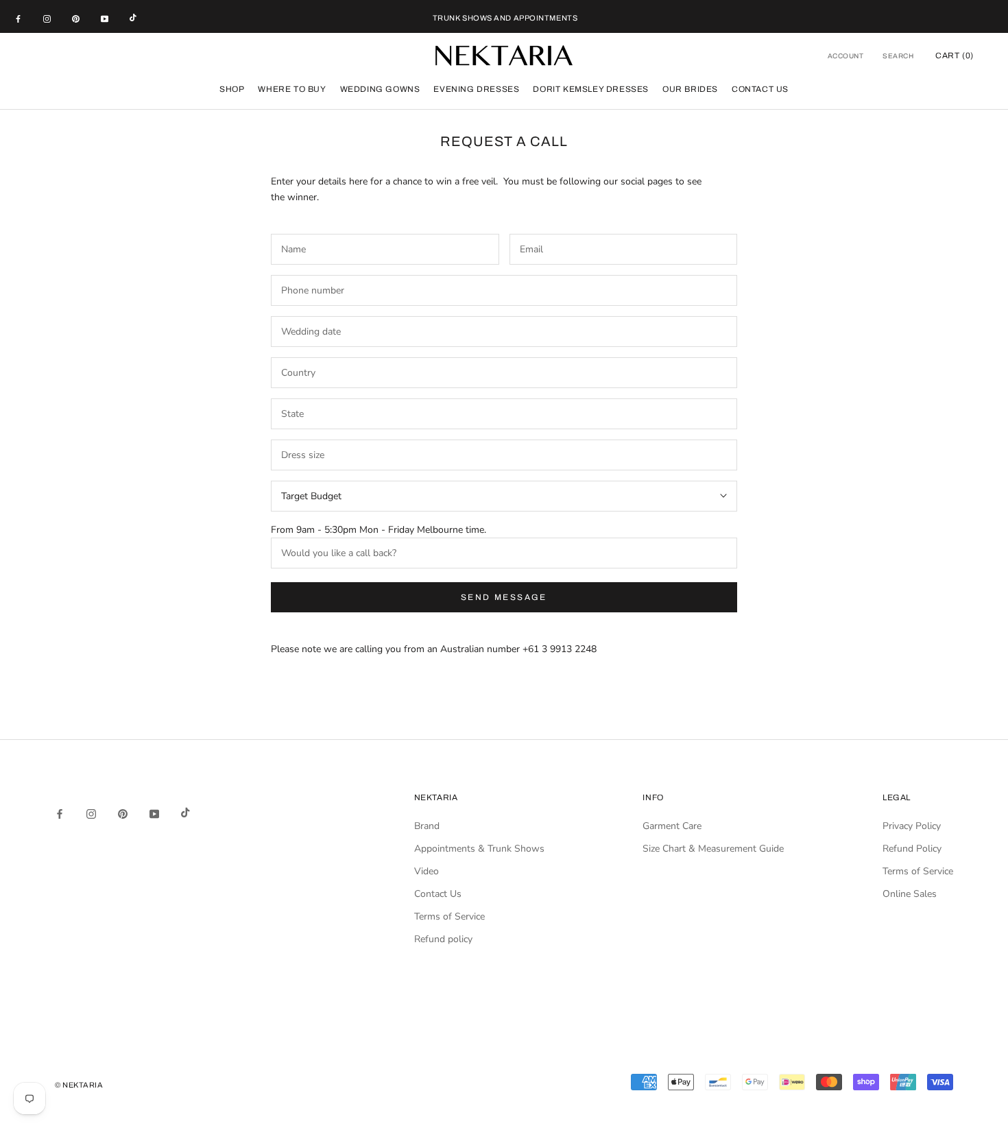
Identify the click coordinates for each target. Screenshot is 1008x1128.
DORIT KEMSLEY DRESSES (591, 90)
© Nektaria (79, 1085)
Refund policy (443, 939)
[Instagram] (47, 18)
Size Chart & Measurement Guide (713, 848)
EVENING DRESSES (476, 90)
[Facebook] (18, 18)
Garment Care (672, 825)
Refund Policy (912, 848)
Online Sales (910, 893)
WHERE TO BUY (292, 90)
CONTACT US (760, 90)
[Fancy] (133, 18)
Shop (231, 90)
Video (426, 871)
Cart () (954, 55)
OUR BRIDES (690, 90)
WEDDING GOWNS (380, 90)
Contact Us (437, 893)
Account (846, 56)
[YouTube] (104, 18)
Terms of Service (449, 916)
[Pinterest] (76, 18)
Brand (427, 825)
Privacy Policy (912, 825)
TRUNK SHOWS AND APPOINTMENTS (505, 18)
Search (898, 56)
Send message (504, 597)
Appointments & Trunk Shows (479, 848)
